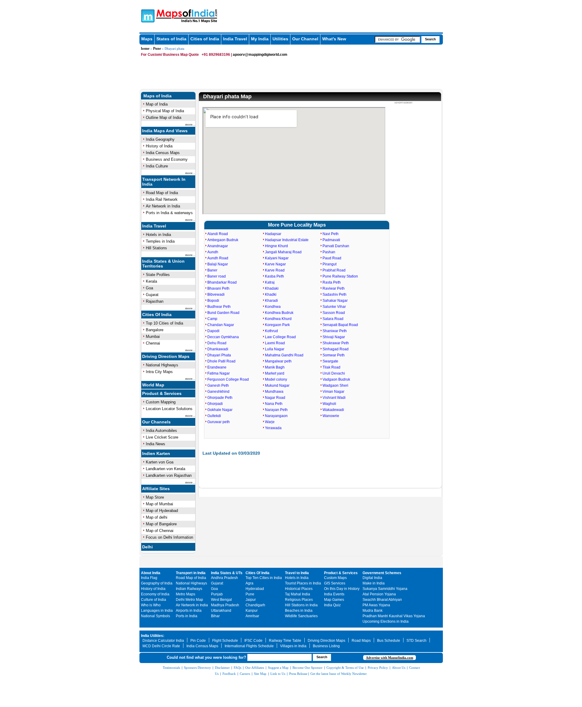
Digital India (372, 578)
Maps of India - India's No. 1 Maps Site (147, 15)
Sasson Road (334, 313)
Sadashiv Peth (334, 294)
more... (190, 124)
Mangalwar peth (278, 361)
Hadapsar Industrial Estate (287, 240)
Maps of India (157, 95)
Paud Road (332, 258)
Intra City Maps (159, 371)
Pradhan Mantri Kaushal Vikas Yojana (394, 616)
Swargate (330, 361)
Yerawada (273, 428)
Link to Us (277, 673)
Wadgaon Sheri (335, 385)
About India (150, 573)
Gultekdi (214, 416)
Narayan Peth (276, 410)
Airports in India (189, 610)
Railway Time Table (285, 640)
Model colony (276, 379)
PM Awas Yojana (376, 605)
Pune (157, 48)
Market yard (274, 373)
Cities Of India (157, 314)
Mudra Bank (373, 610)
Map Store (155, 497)
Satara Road (333, 319)
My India (260, 38)
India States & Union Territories (163, 263)
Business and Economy (167, 159)
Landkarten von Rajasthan (169, 475)
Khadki (270, 294)
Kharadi (271, 300)
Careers (245, 673)
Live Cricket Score (162, 437)
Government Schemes (382, 573)
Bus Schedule (388, 640)
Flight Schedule (225, 640)
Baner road (216, 276)
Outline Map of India (163, 117)
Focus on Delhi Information (169, 537)
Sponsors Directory (197, 667)
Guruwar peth (218, 422)
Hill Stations (156, 248)
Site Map (260, 673)
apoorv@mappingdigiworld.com (260, 54)
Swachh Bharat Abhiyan (382, 600)
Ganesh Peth (218, 385)
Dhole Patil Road (221, 361)
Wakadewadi (333, 410)
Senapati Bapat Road (340, 325)
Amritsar (252, 616)
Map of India (157, 104)
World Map (153, 384)
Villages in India (293, 646)
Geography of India (156, 583)
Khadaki (272, 288)
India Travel (235, 38)
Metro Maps (185, 594)
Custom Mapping (161, 402)
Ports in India (186, 616)
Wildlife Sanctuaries (301, 616)
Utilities (280, 38)
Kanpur (252, 610)
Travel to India (297, 573)
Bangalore (154, 330)
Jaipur (251, 600)
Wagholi (329, 404)
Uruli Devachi (334, 373)
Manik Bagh (275, 367)
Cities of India (204, 38)
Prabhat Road (334, 270)
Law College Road (280, 337)
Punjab (217, 594)
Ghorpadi (215, 404)
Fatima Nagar (218, 373)
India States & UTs (226, 573)
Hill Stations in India (301, 605)
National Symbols (155, 616)
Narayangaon (276, 416)
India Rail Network (162, 199)
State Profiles (158, 274)
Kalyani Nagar (277, 258)
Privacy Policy (378, 667)
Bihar (215, 616)
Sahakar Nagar (335, 300)
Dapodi (213, 331)
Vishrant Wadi (334, 398)
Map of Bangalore (161, 524)
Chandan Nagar (220, 325)
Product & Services (162, 393)
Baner (212, 270)
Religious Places (299, 600)
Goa (149, 288)
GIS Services (334, 583)
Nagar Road (275, 398)
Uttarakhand (221, 610)
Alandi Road (217, 234)
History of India (159, 146)
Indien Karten (156, 453)
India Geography (160, 139)
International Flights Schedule (249, 646)
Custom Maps (335, 578)
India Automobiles (161, 430)
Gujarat (152, 294)
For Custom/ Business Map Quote (170, 54)
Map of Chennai (159, 530)
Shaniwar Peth (335, 331)
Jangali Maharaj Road (283, 252)
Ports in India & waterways (169, 212)
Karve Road (275, 270)
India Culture (157, 166)
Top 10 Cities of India (164, 323)
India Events (334, 594)
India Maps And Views (165, 130)
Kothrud (271, 331)
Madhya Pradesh (225, 605)
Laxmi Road (275, 343)
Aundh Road (217, 258)
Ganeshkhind (218, 391)
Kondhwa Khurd (278, 319)
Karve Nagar (275, 264)
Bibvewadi (216, 294)
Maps (146, 38)
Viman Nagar (333, 391)
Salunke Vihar (334, 307)
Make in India (374, 583)
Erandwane (216, 367)
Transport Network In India (164, 182)
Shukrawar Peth (336, 343)
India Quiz (332, 605)
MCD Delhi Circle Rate (161, 646)
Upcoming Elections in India (386, 621)
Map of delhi (156, 517)
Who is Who (151, 605)
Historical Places (299, 589)
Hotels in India (158, 234)
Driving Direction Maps (165, 356)
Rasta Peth (332, 282)
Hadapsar (273, 234)
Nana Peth (274, 404)
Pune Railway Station (340, 276)
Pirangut (329, 264)
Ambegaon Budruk (222, 240)
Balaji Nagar (217, 264)
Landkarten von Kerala (165, 468)
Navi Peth (331, 234)
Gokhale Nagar (219, 410)
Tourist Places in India (303, 583)
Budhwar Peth (219, 307)
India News (155, 444)
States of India (171, 38)
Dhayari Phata (219, 355)
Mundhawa (274, 391)
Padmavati (331, 240)
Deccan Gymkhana (223, 337)
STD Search (416, 640)
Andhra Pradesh (224, 578)
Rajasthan (154, 301)
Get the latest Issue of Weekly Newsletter (338, 673)
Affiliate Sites (156, 488)
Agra (249, 583)
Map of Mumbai (159, 504)
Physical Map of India (165, 111)
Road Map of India (162, 192)
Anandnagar (217, 246)
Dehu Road (216, 343)
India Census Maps (163, 152)
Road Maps (361, 640)
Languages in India (157, 610)
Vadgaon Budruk (336, 379)
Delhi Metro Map (189, 600)
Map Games (334, 600)
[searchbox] (397, 39)
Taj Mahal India (297, 594)
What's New (334, 38)
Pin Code (198, 640)
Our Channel (305, 38)
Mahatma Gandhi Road (284, 355)
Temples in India (160, 241)
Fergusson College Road (228, 379)
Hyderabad (255, 589)
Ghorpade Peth (219, 398)
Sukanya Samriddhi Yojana (385, 589)
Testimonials (171, 667)
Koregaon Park (277, 325)
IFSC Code (253, 640)
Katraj (270, 282)
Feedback (229, 673)
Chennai (153, 343)
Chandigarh (255, 605)
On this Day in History (342, 589)
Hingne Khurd (276, 246)
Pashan (329, 252)
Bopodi (213, 300)
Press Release (298, 673)
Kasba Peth (274, 276)
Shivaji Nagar (334, 337)
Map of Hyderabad (162, 510)
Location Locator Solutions (169, 408)
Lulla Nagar (274, 349)
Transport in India (191, 573)
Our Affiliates (254, 667)
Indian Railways (189, 589)
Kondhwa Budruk (279, 313)
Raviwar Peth (334, 288)
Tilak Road (331, 367)
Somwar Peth (334, 355)
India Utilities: (152, 636)
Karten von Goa (159, 462)
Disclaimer (222, 667)
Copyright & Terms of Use (345, 667)
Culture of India (153, 600)
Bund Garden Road (223, 313)
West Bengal (221, 600)
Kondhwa (273, 307)
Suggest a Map (278, 667)
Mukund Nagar (277, 385)
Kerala (151, 281)
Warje (270, 422)
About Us (398, 667)
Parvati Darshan (336, 246)
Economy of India (155, 594)
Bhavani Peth (218, 288)
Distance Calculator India (163, 640)
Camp (212, 319)
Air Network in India (163, 206)
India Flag (149, 578)
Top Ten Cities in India (264, 578)
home (145, 48)
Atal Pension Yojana (379, 594)
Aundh (212, 252)
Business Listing (326, 646)
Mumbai (153, 336)
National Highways (162, 365)
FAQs (237, 667)
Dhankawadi (217, 349)
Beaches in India (299, 610)
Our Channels (156, 421)
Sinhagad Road (336, 349)
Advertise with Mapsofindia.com (389, 657)
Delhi (147, 546)
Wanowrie (331, 416)
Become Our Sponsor (308, 667)
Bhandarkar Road (222, 282)
